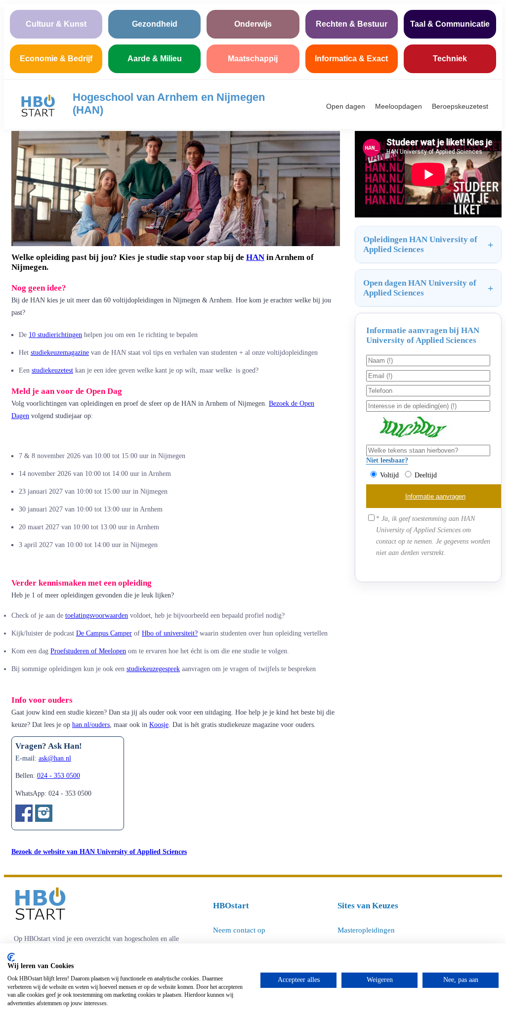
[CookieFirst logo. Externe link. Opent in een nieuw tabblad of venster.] (11, 957)
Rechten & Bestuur (351, 24)
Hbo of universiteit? (170, 633)
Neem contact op (239, 930)
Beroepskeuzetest (460, 106)
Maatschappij (253, 58)
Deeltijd (426, 475)
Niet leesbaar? (387, 460)
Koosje (159, 724)
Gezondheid (154, 24)
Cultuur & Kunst (56, 24)
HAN (255, 257)
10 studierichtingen (55, 335)
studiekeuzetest (52, 370)
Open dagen (345, 106)
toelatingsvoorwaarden (96, 615)
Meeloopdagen (398, 106)
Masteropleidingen (366, 930)
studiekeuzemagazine (60, 352)
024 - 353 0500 (58, 775)
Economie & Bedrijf (56, 58)
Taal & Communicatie (450, 24)
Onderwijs (253, 24)
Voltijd (389, 475)
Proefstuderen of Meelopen (88, 651)
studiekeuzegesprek (153, 669)
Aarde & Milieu (154, 58)
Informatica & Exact (351, 58)
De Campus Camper (104, 633)
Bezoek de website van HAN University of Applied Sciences (99, 851)
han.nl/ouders (91, 724)
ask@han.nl (55, 758)
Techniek (450, 58)
